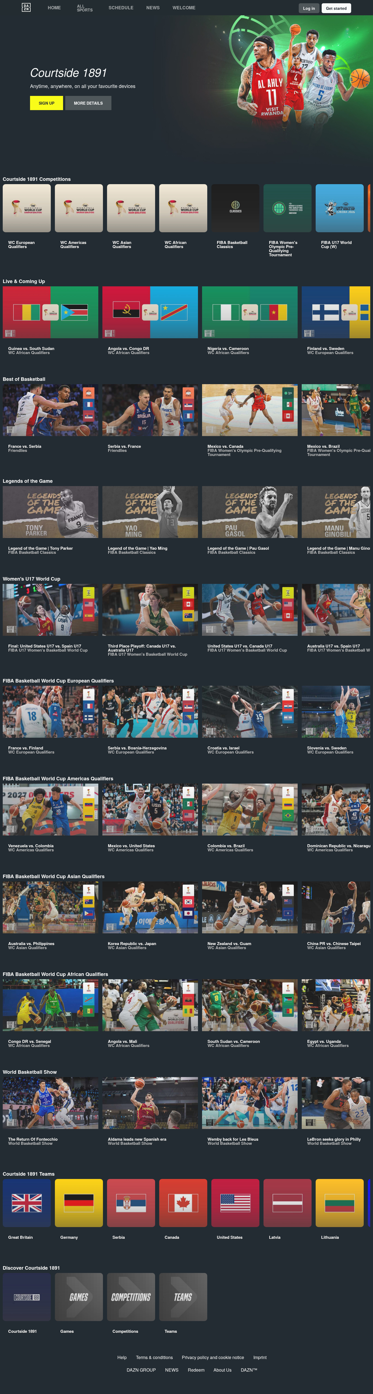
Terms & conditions (154, 1357)
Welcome (184, 7)
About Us (223, 1370)
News (153, 7)
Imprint (260, 1357)
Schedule (121, 7)
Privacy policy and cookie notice (213, 1357)
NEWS (172, 1370)
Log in (309, 8)
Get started (336, 8)
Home (54, 7)
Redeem (196, 1370)
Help (122, 1357)
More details (88, 103)
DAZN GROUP (141, 1370)
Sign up (46, 103)
